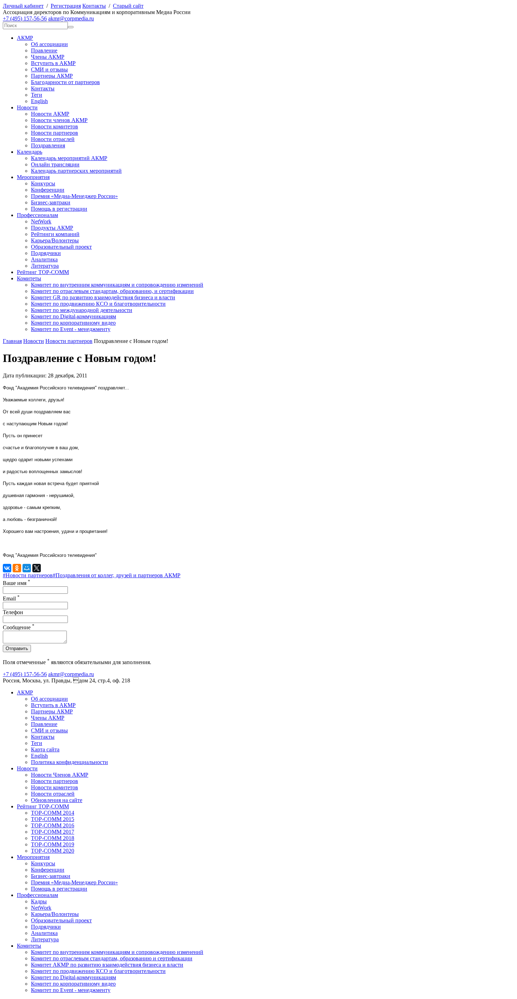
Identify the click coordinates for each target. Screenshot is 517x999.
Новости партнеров (54, 133)
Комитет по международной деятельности (81, 310)
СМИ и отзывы (49, 69)
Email (11, 599)
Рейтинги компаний (55, 234)
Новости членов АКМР (59, 120)
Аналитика (44, 259)
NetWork (41, 221)
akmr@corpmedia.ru (71, 18)
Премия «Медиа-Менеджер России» (74, 196)
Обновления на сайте (56, 800)
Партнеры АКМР (52, 76)
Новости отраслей (53, 139)
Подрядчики (46, 253)
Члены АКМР (47, 57)
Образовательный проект (61, 247)
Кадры (39, 901)
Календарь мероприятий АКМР (69, 158)
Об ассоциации (49, 44)
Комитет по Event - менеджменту (70, 329)
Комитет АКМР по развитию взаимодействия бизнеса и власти (107, 965)
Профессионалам (37, 215)
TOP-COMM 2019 (52, 844)
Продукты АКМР (52, 228)
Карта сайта (45, 749)
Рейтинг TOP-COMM (43, 272)
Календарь (29, 152)
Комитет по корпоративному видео (73, 323)
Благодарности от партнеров (65, 82)
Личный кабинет (23, 6)
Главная (12, 341)
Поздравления (48, 145)
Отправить (17, 648)
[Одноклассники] (17, 568)
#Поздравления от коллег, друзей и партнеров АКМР (116, 575)
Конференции (47, 190)
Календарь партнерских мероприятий (76, 171)
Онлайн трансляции (55, 164)
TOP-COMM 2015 (52, 819)
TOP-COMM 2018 (52, 838)
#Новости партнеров (28, 575)
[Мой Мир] (27, 568)
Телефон (13, 612)
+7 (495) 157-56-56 (25, 18)
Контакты (94, 6)
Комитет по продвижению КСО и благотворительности (98, 304)
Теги (36, 95)
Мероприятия (33, 177)
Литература (45, 266)
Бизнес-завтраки (50, 202)
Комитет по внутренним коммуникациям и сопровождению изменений (117, 285)
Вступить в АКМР (53, 63)
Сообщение (18, 627)
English (39, 101)
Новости (27, 107)
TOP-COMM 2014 (52, 813)
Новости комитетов (54, 126)
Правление (44, 50)
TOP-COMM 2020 (52, 851)
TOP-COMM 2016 (52, 825)
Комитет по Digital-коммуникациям (73, 316)
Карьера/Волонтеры (55, 240)
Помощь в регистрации (59, 209)
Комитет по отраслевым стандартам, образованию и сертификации (111, 958)
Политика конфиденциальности (69, 762)
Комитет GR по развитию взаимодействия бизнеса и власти (103, 297)
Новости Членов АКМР (59, 775)
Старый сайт (128, 6)
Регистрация (66, 6)
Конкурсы (43, 183)
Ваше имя (16, 583)
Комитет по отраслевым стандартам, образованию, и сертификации (112, 291)
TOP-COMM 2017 (52, 832)
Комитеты (29, 278)
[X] (36, 568)
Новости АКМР (50, 114)
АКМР (25, 38)
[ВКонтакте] (7, 568)
